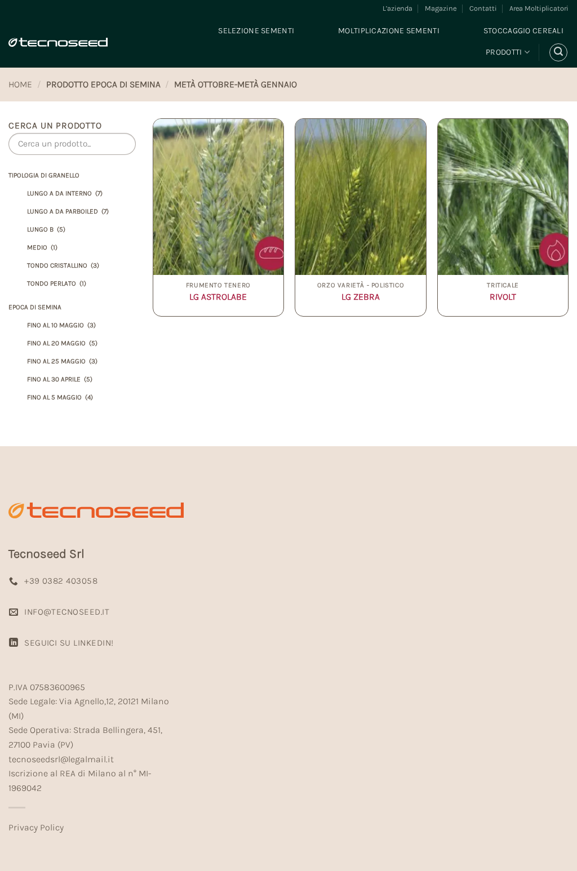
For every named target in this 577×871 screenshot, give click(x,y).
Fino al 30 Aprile (59, 379)
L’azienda (397, 8)
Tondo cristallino (63, 265)
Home (20, 84)
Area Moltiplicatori (539, 8)
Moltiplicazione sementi (389, 30)
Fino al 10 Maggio (61, 325)
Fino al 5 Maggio (60, 397)
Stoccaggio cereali (523, 30)
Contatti (483, 8)
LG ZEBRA (360, 296)
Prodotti (504, 52)
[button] (558, 52)
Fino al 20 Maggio (62, 343)
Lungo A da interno (65, 193)
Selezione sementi (256, 30)
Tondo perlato (56, 283)
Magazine (440, 8)
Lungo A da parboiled (68, 211)
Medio (42, 247)
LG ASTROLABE (218, 296)
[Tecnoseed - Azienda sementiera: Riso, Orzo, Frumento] (58, 42)
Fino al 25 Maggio (62, 361)
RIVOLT (503, 296)
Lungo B (46, 229)
